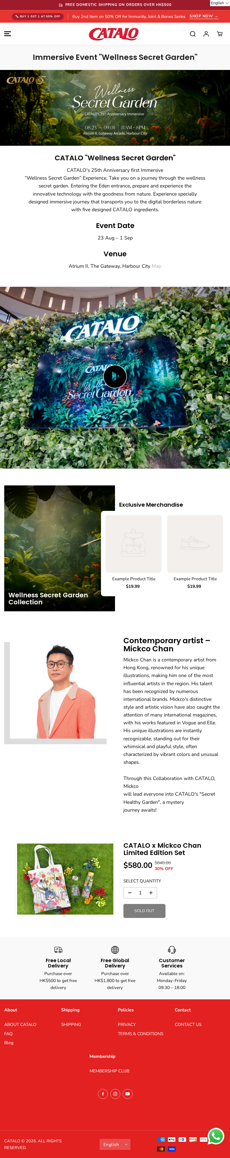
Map (156, 266)
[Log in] (206, 34)
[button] (6, 34)
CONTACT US (188, 1024)
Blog (8, 1043)
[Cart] (219, 34)
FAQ (8, 1034)
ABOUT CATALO (20, 1024)
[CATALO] (113, 33)
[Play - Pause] (115, 376)
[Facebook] (103, 1094)
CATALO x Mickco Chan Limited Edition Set (162, 849)
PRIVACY (127, 1024)
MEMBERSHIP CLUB (109, 1071)
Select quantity (142, 881)
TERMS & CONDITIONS (140, 1034)
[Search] (193, 34)
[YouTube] (127, 1094)
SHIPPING (71, 1024)
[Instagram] (115, 1094)
